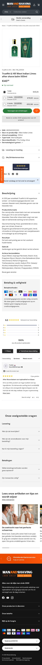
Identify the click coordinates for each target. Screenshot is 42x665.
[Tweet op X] (9, 174)
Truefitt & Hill (6, 70)
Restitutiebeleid (27, 658)
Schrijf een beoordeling (29, 351)
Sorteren (17, 358)
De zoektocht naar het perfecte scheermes (16, 528)
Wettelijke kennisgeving (23, 660)
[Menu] (3, 5)
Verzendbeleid (16, 658)
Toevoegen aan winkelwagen (17, 111)
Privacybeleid (6, 658)
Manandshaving (11, 655)
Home (3, 26)
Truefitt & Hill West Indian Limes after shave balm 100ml (23, 26)
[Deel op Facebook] (13, 174)
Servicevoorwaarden (8, 660)
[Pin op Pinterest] (17, 174)
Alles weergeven (8, 500)
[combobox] (21, 12)
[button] (38, 5)
